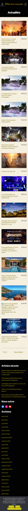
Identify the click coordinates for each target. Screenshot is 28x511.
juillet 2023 (5, 480)
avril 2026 (4, 427)
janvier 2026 (5, 434)
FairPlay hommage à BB (8, 171)
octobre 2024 (5, 465)
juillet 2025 (5, 448)
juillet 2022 (5, 494)
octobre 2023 (5, 476)
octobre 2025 (5, 441)
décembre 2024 (6, 462)
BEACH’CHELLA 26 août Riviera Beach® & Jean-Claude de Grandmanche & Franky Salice (9, 41)
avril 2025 (4, 455)
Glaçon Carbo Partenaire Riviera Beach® (8, 121)
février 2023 (5, 487)
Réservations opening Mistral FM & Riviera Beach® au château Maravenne (9, 146)
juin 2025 (4, 451)
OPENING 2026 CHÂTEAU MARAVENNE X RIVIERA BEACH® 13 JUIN (9, 222)
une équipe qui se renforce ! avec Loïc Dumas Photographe (9, 95)
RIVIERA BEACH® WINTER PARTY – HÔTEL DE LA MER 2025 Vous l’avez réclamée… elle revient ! (9, 339)
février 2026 (5, 430)
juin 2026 (4, 420)
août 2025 (4, 444)
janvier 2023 (5, 490)
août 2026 (4, 416)
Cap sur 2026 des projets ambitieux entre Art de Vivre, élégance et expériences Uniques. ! (9, 278)
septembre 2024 (6, 469)
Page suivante (19, 352)
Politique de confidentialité (14, 508)
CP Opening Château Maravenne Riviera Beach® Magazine (9, 68)
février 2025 (5, 458)
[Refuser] (26, 503)
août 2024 (4, 473)
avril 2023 (4, 483)
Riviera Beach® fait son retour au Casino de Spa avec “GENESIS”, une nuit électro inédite (9, 250)
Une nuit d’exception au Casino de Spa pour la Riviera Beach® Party (9, 196)
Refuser (18, 506)
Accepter (11, 506)
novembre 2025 (6, 437)
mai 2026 (4, 423)
